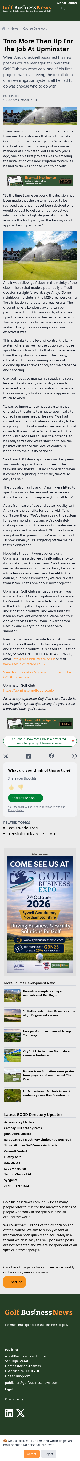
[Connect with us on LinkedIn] (10, 1413)
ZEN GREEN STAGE (17, 1186)
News (14, 28)
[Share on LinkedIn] (28, 756)
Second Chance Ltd (17, 1174)
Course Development (36, 28)
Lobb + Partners (15, 1168)
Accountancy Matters (19, 1122)
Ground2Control (15, 1151)
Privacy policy (14, 1399)
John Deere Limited (17, 1134)
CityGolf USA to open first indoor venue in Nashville (46, 1053)
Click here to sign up (19, 1267)
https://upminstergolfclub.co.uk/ (28, 690)
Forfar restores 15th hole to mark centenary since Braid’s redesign (47, 1093)
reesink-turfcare (24, 833)
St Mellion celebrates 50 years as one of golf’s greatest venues (49, 1013)
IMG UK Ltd (12, 1163)
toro (52, 833)
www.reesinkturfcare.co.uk (24, 664)
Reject (49, 1454)
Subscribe (14, 1282)
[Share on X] (5, 756)
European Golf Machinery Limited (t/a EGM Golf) (38, 1140)
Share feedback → (25, 798)
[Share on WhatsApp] (74, 756)
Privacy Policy (16, 810)
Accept (31, 1454)
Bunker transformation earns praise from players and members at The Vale (48, 1075)
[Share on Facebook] (51, 756)
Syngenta (10, 1180)
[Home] (4, 28)
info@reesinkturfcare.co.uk (34, 659)
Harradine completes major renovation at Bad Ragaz (42, 993)
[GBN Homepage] (27, 8)
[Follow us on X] (20, 1413)
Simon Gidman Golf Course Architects (30, 1145)
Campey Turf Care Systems (23, 1128)
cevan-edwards (23, 828)
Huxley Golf (12, 1157)
